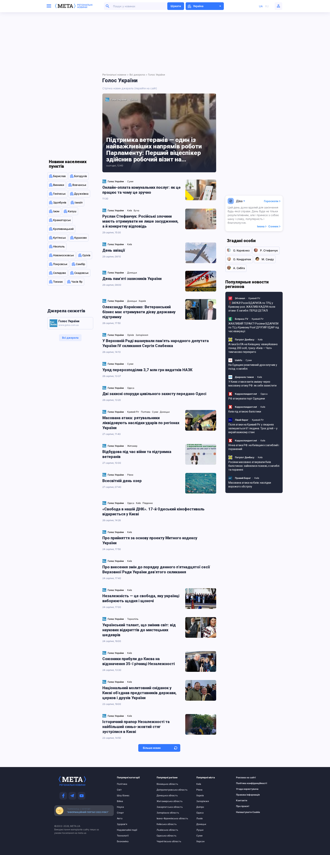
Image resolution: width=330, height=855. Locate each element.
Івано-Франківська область (164, 818)
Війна (120, 801)
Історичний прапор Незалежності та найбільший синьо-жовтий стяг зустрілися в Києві (136, 726)
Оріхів (130, 335)
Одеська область (164, 835)
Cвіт (119, 789)
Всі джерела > (138, 74)
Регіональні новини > (115, 74)
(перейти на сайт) (145, 88)
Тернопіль (133, 618)
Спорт (120, 812)
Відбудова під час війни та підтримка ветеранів (136, 454)
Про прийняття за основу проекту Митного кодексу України (149, 540)
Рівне (130, 474)
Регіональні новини (84, 6)
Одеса (131, 387)
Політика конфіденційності (243, 783)
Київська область (164, 824)
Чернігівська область (164, 841)
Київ (130, 210)
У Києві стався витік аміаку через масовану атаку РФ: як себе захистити (252, 383)
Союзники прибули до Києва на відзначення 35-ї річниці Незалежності (138, 661)
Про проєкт (242, 806)
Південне (147, 503)
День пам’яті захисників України (132, 278)
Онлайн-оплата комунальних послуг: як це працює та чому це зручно (141, 190)
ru (267, 6)
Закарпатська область (164, 807)
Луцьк (200, 830)
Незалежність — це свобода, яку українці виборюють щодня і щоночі (140, 598)
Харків (142, 300)
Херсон (200, 841)
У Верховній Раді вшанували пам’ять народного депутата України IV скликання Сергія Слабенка (155, 343)
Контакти (241, 800)
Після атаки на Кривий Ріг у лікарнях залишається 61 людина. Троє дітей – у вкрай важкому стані (252, 428)
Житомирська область (164, 801)
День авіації (113, 250)
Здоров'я (122, 824)
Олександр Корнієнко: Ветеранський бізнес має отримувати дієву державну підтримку (139, 312)
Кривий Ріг (133, 411)
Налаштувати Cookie (248, 812)
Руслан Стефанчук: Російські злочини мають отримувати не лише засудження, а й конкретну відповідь (140, 221)
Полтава (146, 411)
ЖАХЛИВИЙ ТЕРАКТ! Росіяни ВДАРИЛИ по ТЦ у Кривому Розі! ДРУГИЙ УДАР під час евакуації (253, 327)
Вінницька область (164, 784)
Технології (123, 835)
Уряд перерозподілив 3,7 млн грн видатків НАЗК (147, 370)
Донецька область (164, 795)
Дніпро (134, 99)
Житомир (132, 445)
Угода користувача (243, 789)
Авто (119, 818)
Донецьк (132, 272)
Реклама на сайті (243, 777)
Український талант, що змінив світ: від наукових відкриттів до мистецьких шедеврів (139, 630)
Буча (137, 210)
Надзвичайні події (124, 830)
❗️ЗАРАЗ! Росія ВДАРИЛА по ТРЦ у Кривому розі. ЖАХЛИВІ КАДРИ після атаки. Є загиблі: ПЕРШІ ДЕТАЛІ (251, 306)
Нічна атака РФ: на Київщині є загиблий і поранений (253, 447)
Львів (199, 818)
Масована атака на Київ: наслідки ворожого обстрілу (249, 484)
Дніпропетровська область (164, 789)
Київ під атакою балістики (244, 411)
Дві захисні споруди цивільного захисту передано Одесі (154, 393)
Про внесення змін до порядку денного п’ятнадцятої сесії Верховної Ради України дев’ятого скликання (156, 569)
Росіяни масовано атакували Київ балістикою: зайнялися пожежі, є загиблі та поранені (253, 465)
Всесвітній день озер (122, 480)
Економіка (123, 841)
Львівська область (164, 830)
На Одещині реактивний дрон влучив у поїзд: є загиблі (252, 366)
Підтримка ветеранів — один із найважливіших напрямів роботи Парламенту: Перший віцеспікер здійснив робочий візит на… (154, 150)
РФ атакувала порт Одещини (246, 398)
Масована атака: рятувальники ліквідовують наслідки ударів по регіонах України (140, 423)
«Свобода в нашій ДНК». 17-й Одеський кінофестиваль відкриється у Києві (153, 511)
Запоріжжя (142, 335)
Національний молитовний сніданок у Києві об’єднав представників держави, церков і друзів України (139, 693)
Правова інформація (243, 794)
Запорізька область (164, 812)
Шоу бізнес (123, 795)
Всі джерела (70, 337)
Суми (130, 181)
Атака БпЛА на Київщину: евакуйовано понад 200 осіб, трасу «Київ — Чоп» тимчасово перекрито (253, 348)
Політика (122, 784)
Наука (120, 807)
